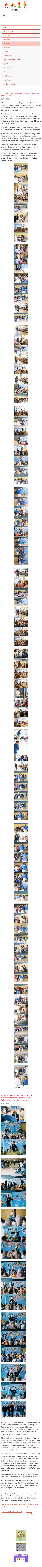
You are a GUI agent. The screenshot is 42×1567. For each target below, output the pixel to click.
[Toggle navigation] (4, 15)
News (13, 18)
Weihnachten (8, 76)
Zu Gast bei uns (9, 84)
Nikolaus (7, 48)
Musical (6, 44)
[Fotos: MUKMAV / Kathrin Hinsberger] (21, 1080)
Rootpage (4, 18)
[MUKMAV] (13, 1409)
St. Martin (7, 68)
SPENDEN (7, 56)
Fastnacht (7, 35)
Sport (6, 64)
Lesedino (7, 39)
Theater (6, 72)
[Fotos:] (13, 1372)
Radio (6, 52)
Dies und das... (9, 31)
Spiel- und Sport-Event (12, 60)
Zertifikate (7, 80)
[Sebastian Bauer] (13, 1390)
